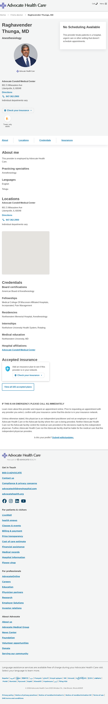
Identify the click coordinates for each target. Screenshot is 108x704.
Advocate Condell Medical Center (18, 81)
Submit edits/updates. (63, 437)
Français (38, 678)
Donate (6, 648)
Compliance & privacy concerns (19, 483)
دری (31, 678)
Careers (6, 581)
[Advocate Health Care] (23, 5)
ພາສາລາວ (97, 678)
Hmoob (71, 678)
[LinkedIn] (17, 501)
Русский (21, 681)
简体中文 (25, 678)
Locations (24, 140)
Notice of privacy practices (26, 695)
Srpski (29, 681)
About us (7, 622)
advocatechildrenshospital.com (19, 488)
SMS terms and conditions (12, 698)
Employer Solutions (13, 603)
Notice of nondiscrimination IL (51, 695)
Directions (7, 92)
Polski (5, 681)
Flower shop (9, 562)
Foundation (8, 637)
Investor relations (12, 608)
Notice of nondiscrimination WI (79, 695)
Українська (48, 681)
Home (3, 15)
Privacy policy (8, 695)
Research (7, 597)
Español (5, 678)
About (5, 140)
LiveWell (7, 515)
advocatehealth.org (13, 494)
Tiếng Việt (63, 681)
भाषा (65, 678)
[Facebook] (4, 501)
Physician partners (12, 592)
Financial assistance (13, 547)
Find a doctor (17, 15)
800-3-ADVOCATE (12, 473)
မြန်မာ (18, 678)
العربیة (12, 678)
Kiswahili (37, 681)
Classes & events (11, 525)
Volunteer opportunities (15, 643)
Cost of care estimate (14, 541)
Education (7, 587)
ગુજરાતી (45, 678)
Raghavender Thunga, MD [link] (40, 15)
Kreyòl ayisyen (56, 678)
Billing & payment (12, 531)
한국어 (90, 678)
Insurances (67, 140)
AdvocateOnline (11, 576)
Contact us (8, 478)
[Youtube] (23, 501)
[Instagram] (11, 501)
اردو (56, 681)
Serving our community (15, 653)
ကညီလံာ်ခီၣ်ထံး (81, 678)
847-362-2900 (12, 96)
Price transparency (12, 536)
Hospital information (13, 557)
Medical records (11, 552)
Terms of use (98, 695)
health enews (9, 520)
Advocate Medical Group (15, 627)
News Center (9, 632)
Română (12, 681)
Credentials (45, 140)
